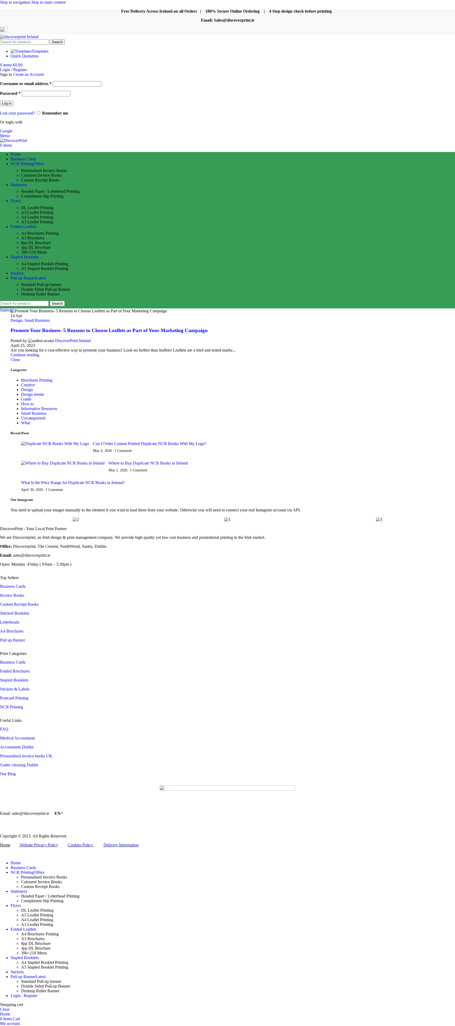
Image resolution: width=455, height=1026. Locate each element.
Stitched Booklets (14, 613)
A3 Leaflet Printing (37, 222)
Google (6, 131)
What (25, 423)
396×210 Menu (34, 252)
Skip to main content (48, 2)
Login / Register (24, 995)
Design (16, 320)
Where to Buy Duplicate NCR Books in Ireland (148, 463)
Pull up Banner (12, 640)
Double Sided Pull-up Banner (45, 289)
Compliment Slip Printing (42, 196)
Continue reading (25, 355)
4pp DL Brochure (36, 247)
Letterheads (9, 622)
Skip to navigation (15, 2)
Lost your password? (17, 113)
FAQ (4, 729)
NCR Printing (12, 707)
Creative (28, 385)
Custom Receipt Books (40, 180)
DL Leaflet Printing (37, 207)
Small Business (37, 320)
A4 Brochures (11, 631)
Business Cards (13, 586)
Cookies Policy (80, 845)
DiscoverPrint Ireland (73, 340)
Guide (26, 399)
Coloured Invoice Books (41, 175)
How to (27, 404)
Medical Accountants (17, 738)
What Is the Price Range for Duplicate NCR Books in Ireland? (73, 482)
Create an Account (28, 74)
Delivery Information (121, 845)
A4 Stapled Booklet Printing (44, 264)
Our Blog (8, 774)
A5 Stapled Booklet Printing (44, 268)
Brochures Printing (36, 380)
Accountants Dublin (16, 747)
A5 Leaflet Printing (37, 212)
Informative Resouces (39, 408)
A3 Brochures (32, 238)
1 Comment (123, 450)
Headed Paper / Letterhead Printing (50, 191)
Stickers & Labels (14, 689)
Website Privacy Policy (39, 845)
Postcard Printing (14, 698)
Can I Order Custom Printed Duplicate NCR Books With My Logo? (149, 443)
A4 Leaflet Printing (37, 217)
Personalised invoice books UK (26, 756)
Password (10, 93)
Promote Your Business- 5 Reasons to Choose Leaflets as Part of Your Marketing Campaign (109, 330)
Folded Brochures (15, 671)
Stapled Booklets (14, 680)
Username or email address (26, 83)
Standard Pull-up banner (41, 284)
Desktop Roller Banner (40, 294)
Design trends (32, 394)
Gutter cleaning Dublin (19, 765)
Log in (6, 103)
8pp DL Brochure (36, 242)
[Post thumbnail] (55, 447)
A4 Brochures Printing (40, 233)
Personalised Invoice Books (44, 170)
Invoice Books (12, 595)
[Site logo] (19, 36)
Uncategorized (33, 418)
